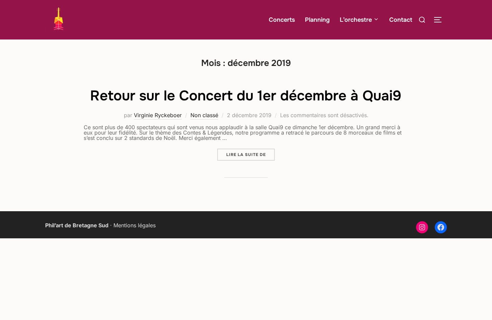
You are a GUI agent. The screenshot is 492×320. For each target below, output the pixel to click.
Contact (400, 19)
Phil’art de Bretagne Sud (76, 225)
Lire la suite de (250, 154)
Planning (317, 19)
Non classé (204, 115)
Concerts (282, 19)
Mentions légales (134, 225)
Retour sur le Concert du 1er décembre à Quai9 (245, 96)
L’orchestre (356, 19)
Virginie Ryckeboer (158, 115)
